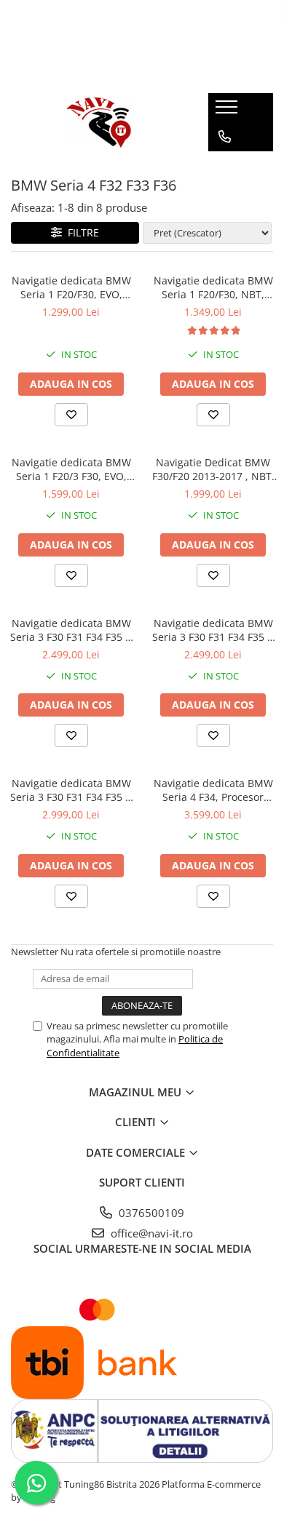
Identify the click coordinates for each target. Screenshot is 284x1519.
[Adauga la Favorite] (71, 414)
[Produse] (228, 111)
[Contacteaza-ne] (224, 136)
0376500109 (150, 1212)
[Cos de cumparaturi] (224, 165)
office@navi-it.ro (150, 1233)
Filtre (80, 232)
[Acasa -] (99, 122)
